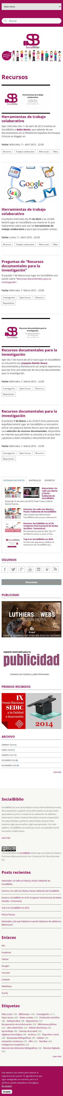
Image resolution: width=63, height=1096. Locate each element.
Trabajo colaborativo (25, 151)
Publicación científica (49, 1017)
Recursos (7, 151)
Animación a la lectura (12, 1041)
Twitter (13, 569)
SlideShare (47, 569)
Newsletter (32, 582)
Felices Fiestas (8, 914)
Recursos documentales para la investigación (29, 352)
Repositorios (8, 303)
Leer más (57, 772)
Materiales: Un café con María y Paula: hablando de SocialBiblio (49, 493)
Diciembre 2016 (8, 760)
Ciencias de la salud (28, 1031)
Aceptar (7, 1092)
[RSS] (55, 569)
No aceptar (7, 1086)
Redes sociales (26, 1017)
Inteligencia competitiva (13, 1044)
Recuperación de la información (17, 1024)
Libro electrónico (15, 1027)
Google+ (21, 569)
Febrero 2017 (8, 755)
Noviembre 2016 (9, 765)
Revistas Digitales (51, 1048)
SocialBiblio (25, 852)
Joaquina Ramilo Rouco (34, 363)
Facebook (5, 569)
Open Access (25, 297)
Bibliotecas (24, 1014)
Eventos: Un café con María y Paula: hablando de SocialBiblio (39, 510)
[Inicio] (21, 47)
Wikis (55, 151)
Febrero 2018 (8, 745)
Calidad (40, 1037)
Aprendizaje (7, 1031)
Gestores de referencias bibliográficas (19, 1048)
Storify (5, 993)
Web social (44, 151)
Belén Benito (24, 129)
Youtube (30, 569)
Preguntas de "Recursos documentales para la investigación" (22, 265)
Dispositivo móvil (50, 1034)
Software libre (13, 1020)
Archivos (32, 1034)
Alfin (31, 1041)
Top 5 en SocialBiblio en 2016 (38, 539)
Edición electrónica (38, 1027)
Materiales (35, 480)
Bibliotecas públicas (47, 1024)
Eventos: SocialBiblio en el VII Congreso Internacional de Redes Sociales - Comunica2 (40, 526)
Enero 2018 (7, 750)
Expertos (50, 480)
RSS (3, 945)
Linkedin (38, 569)
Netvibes (43, 1041)
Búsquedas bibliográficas (19, 1037)
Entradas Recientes (14, 480)
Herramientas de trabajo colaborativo (24, 118)
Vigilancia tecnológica (12, 1034)
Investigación (9, 297)
